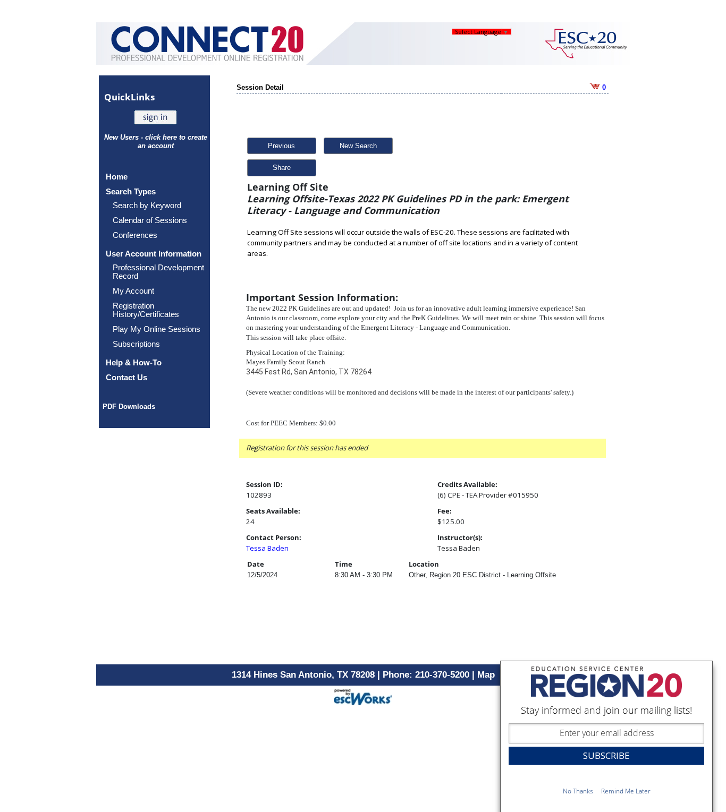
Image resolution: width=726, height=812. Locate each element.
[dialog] (606, 736)
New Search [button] (358, 146)
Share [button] (282, 168)
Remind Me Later (626, 791)
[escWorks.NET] (363, 696)
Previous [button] (281, 146)
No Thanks (578, 791)
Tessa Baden (267, 548)
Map (486, 675)
